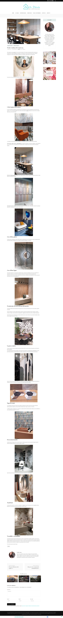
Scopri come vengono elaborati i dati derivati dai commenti (30, 605)
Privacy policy (39, 614)
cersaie (8, 546)
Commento (8, 589)
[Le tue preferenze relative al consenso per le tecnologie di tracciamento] (61, 616)
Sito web (31, 599)
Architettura (10, 45)
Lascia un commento (22, 49)
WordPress (35, 614)
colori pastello (13, 175)
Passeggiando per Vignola (12, 580)
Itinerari (13, 579)
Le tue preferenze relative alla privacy (35, 616)
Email (20, 599)
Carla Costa (9, 49)
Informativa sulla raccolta (19, 616)
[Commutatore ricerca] (55, 0)
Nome (8, 599)
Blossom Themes (28, 614)
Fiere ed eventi (16, 45)
